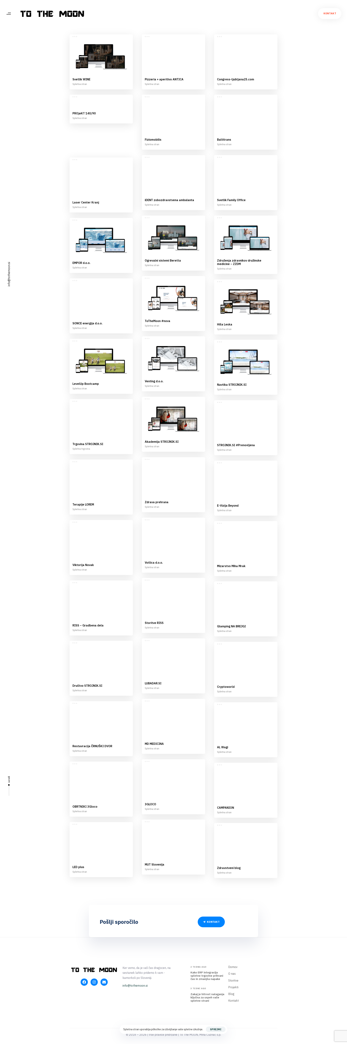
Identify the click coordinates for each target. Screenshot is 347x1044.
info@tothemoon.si (9, 274)
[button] (9, 13)
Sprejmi (215, 1029)
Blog (231, 994)
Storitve (233, 980)
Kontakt (233, 1000)
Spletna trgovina (81, 448)
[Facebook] (84, 982)
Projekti (233, 987)
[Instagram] (94, 982)
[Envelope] (104, 982)
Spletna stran (79, 84)
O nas (232, 973)
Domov (232, 967)
